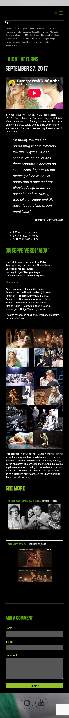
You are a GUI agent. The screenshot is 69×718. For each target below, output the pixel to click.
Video (47, 41)
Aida (32, 28)
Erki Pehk (35, 38)
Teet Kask (26, 41)
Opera (24, 28)
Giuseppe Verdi (12, 28)
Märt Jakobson (32, 35)
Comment (11, 655)
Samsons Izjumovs (14, 35)
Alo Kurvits (24, 38)
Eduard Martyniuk (51, 31)
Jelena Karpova (13, 41)
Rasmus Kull (11, 45)
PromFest (38, 41)
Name (9, 628)
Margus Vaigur (49, 38)
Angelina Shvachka (31, 31)
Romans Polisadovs (50, 35)
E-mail (9, 641)
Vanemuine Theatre (45, 28)
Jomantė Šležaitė (13, 31)
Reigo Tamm (11, 38)
